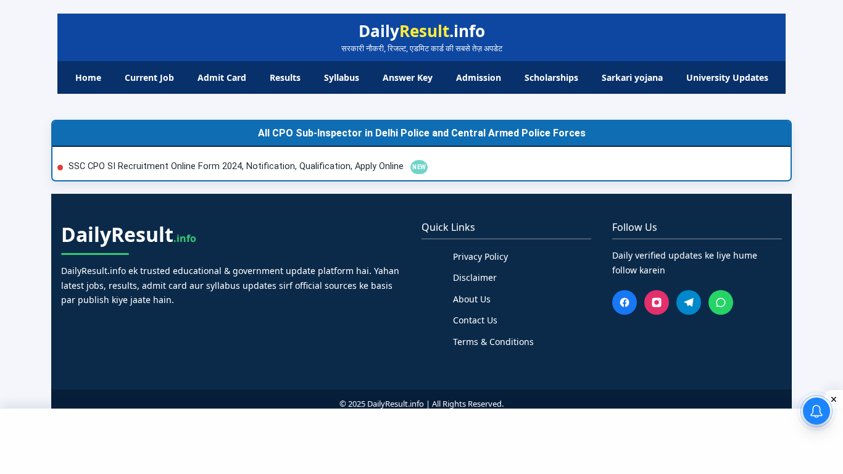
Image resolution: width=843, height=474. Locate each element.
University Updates (727, 77)
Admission (478, 77)
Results (285, 77)
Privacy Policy (480, 256)
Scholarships (551, 77)
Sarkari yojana (632, 77)
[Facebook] (624, 302)
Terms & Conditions (493, 341)
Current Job (149, 77)
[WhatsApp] (720, 302)
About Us (472, 299)
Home (88, 77)
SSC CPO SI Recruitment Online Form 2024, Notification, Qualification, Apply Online (237, 166)
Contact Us (475, 320)
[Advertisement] (421, 439)
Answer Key (408, 77)
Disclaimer (475, 277)
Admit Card (221, 77)
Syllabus (341, 77)
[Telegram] (688, 302)
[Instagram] (656, 302)
